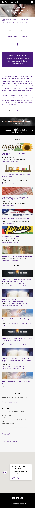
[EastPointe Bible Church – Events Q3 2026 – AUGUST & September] (17, 149)
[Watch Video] (23, 285)
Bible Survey (5, 305)
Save (17, 45)
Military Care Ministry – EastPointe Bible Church (16, 218)
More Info (15, 477)
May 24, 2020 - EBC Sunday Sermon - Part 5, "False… (18, 122)
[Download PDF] (25, 285)
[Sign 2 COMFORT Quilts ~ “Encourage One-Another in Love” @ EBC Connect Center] (17, 194)
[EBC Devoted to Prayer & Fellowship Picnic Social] (17, 252)
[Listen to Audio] (2, 325)
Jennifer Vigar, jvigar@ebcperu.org (18, 427)
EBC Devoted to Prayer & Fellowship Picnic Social (17, 256)
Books (16, 22)
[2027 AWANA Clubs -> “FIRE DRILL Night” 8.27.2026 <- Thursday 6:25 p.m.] (17, 233)
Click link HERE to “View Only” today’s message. (16, 72)
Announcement (6, 161)
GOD (11, 366)
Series (10, 22)
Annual (11, 242)
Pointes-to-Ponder (21, 110)
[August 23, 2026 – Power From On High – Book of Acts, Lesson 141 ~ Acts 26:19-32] (17, 276)
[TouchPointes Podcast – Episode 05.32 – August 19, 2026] (17, 315)
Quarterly (12, 161)
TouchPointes (28, 323)
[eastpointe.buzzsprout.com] (21, 498)
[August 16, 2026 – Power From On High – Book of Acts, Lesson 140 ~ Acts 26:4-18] (17, 335)
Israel (14, 366)
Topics (5, 22)
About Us (5, 430)
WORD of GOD (21, 283)
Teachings (8, 19)
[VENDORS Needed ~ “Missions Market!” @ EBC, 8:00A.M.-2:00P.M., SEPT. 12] (17, 171)
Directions (6, 434)
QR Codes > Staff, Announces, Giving (12, 445)
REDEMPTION (16, 19)
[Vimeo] (17, 498)
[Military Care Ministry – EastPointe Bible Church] (17, 215)
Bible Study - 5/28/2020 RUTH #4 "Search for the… (17, 131)
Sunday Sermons (17, 285)
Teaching (15, 36)
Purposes (26, 32)
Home (3, 19)
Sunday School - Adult (14, 305)
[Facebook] (13, 498)
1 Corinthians (23, 36)
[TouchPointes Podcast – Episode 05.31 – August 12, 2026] (17, 378)
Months (5, 23)
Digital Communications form (10, 441)
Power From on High (7, 285)
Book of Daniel (15, 303)
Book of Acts (15, 283)
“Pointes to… (5, 20)
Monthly (12, 260)
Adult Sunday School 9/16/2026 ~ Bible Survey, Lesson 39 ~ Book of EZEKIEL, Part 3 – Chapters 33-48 (16, 360)
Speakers (23, 22)
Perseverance (24, 19)
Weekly (17, 161)
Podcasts (22, 323)
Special (10, 36)
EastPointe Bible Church (10, 2)
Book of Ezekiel (6, 366)
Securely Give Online (9, 402)
